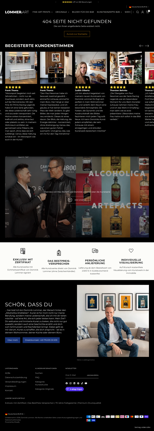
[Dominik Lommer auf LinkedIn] (74, 383)
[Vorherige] (55, 2)
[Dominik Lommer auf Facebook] (66, 383)
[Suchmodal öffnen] (137, 12)
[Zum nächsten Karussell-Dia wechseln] (147, 46)
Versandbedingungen (15, 382)
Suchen (39, 373)
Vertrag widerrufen (142, 427)
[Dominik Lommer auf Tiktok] (82, 383)
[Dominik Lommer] (17, 12)
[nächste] (98, 2)
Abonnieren (93, 375)
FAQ (37, 377)
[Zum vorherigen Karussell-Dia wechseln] (141, 46)
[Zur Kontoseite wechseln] (142, 12)
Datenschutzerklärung (16, 377)
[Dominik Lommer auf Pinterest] (78, 383)
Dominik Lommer (27, 417)
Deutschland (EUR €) (139, 7)
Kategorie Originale (44, 389)
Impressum (10, 386)
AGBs (7, 373)
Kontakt (9, 390)
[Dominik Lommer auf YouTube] (86, 383)
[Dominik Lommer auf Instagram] (70, 383)
